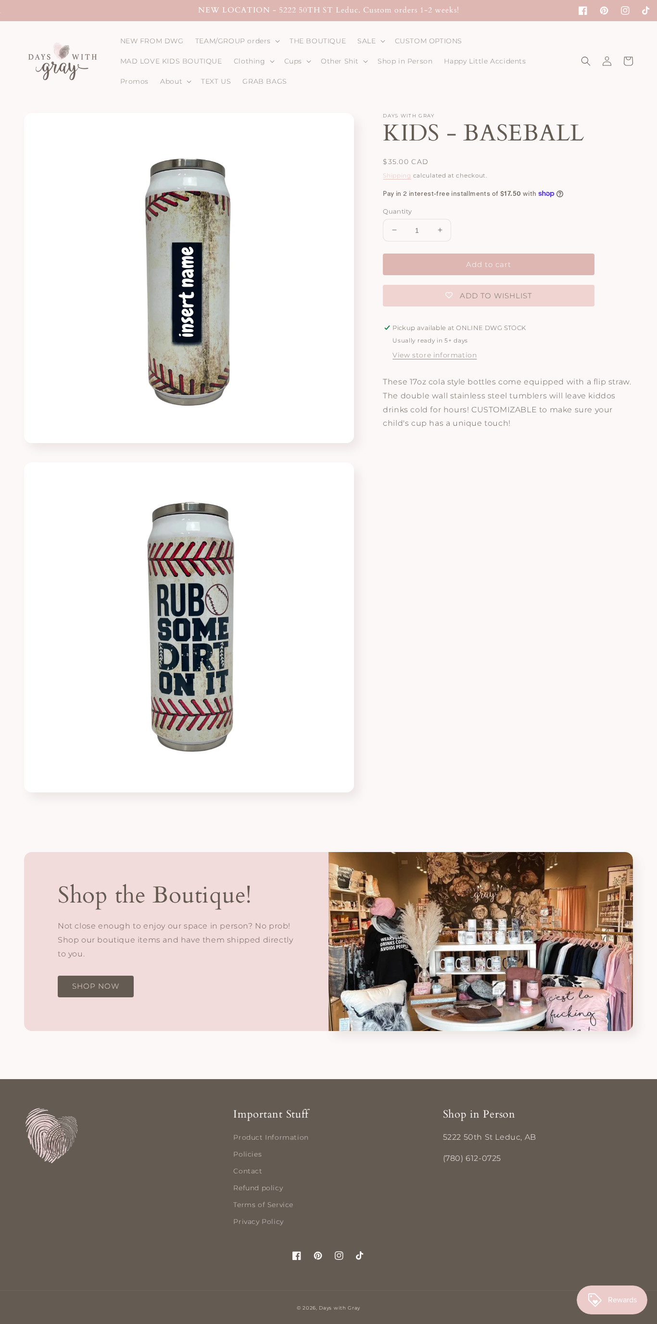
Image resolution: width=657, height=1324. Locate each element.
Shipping (397, 175)
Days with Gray (339, 1308)
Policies (247, 1154)
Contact (247, 1171)
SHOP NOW (95, 986)
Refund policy (258, 1188)
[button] (237, 41)
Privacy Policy (258, 1221)
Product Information (270, 1137)
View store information (434, 355)
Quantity (397, 211)
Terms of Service (263, 1204)
